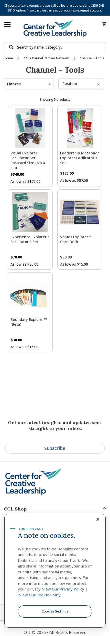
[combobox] (55, 47)
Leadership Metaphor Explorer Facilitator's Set (79, 158)
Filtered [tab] (14, 83)
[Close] (97, 519)
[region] (55, 571)
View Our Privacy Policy (63, 589)
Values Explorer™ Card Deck (75, 239)
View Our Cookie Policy (40, 594)
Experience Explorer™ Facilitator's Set (29, 239)
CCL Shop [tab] (15, 509)
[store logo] (55, 28)
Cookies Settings (55, 611)
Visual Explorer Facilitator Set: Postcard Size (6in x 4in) (27, 160)
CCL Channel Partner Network (47, 58)
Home (9, 58)
